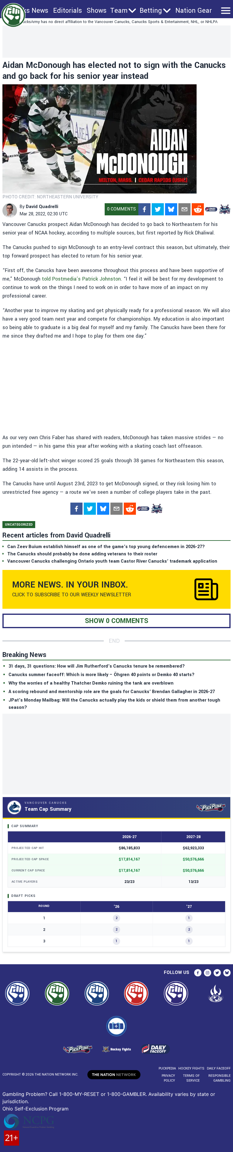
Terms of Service (191, 1078)
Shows (96, 10)
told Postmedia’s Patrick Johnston (81, 278)
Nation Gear (193, 10)
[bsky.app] (171, 209)
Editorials (67, 10)
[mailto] (184, 209)
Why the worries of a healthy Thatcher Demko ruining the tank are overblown (91, 683)
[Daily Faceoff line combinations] (211, 209)
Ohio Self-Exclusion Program (35, 1109)
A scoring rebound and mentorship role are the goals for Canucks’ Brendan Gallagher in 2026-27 (111, 692)
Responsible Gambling (219, 1078)
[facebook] (144, 209)
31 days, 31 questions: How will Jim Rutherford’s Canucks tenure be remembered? (96, 666)
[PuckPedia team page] (224, 209)
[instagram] (207, 972)
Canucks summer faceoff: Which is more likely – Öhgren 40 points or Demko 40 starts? (101, 675)
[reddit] (198, 209)
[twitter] (158, 209)
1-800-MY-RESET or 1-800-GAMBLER (102, 1094)
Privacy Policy (168, 1078)
